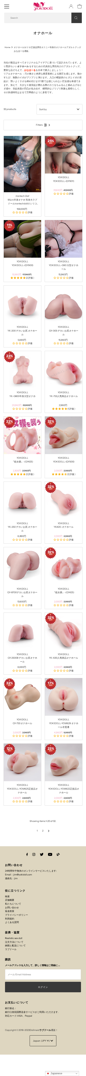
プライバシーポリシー (16, 914)
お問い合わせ (12, 907)
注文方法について (14, 941)
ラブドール (10, 949)
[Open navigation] (6, 6)
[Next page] (49, 830)
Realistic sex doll (13, 938)
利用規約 (9, 918)
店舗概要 (9, 899)
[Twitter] (41, 854)
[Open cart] (79, 6)
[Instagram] (33, 854)
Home (7, 47)
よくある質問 (12, 922)
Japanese (56, 1073)
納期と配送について (15, 945)
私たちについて (13, 903)
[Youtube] (50, 854)
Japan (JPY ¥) (42, 1040)
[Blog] (58, 854)
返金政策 (9, 911)
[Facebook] (27, 854)
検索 (7, 896)
